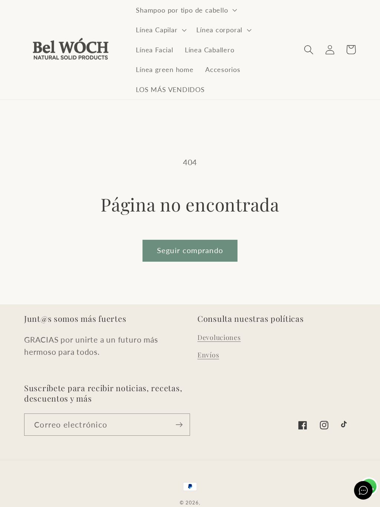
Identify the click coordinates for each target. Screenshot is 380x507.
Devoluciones (219, 337)
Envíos (208, 354)
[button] (185, 10)
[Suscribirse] (179, 424)
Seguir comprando (190, 250)
